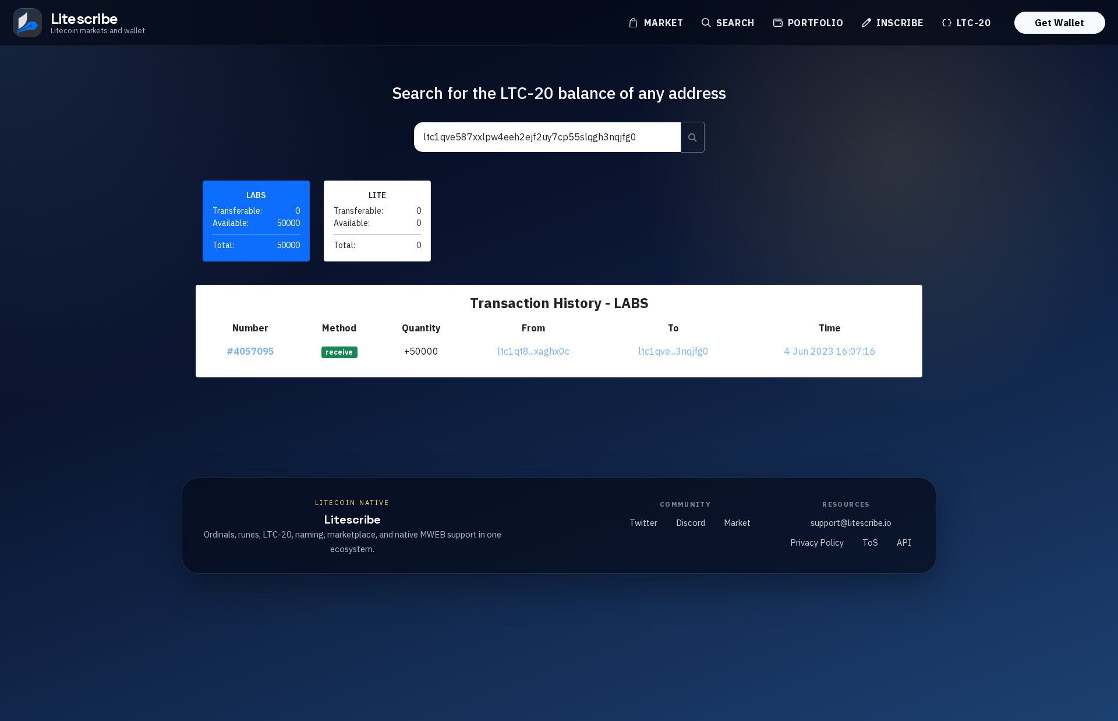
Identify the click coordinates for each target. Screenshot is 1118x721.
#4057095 (250, 351)
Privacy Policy (817, 542)
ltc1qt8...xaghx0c (533, 351)
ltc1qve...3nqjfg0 (673, 351)
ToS (870, 542)
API (904, 542)
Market (662, 23)
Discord (690, 522)
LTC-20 (972, 23)
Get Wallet (1059, 23)
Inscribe (898, 23)
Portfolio (814, 23)
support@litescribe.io (851, 522)
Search (733, 23)
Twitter (643, 522)
